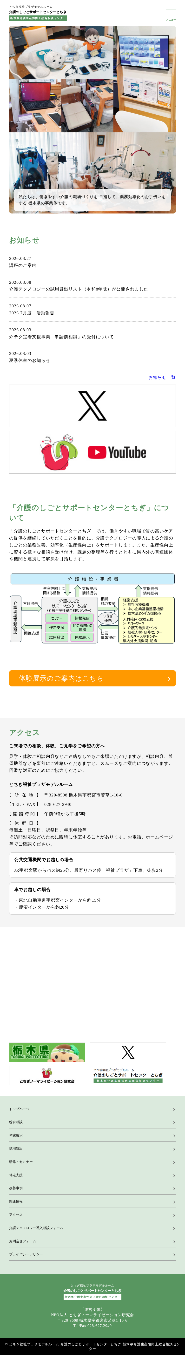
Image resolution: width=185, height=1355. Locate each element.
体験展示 (16, 1135)
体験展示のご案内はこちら (61, 678)
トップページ (19, 1109)
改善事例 (16, 1188)
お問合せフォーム (22, 1241)
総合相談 (16, 1122)
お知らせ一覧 (162, 377)
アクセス (16, 1215)
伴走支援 (16, 1175)
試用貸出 (16, 1148)
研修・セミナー (21, 1162)
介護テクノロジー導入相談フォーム (36, 1228)
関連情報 (16, 1201)
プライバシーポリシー (26, 1254)
